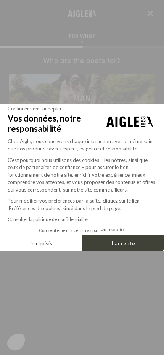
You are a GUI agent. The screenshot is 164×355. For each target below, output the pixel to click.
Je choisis (40, 243)
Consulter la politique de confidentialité (48, 219)
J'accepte (123, 243)
